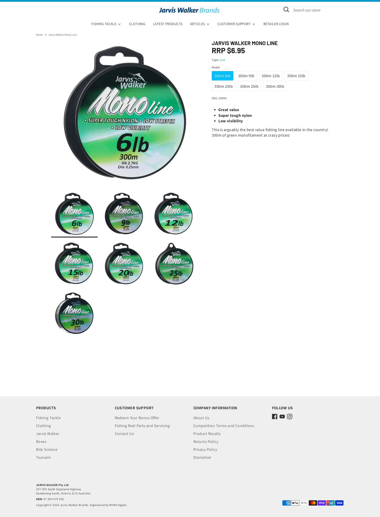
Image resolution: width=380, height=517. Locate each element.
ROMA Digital (117, 505)
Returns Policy (205, 441)
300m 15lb (296, 75)
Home (39, 34)
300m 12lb (271, 75)
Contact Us (124, 433)
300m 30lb (275, 86)
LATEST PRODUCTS (168, 24)
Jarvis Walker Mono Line (62, 34)
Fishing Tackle (48, 417)
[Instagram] (289, 416)
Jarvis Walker (47, 433)
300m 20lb (223, 86)
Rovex (41, 441)
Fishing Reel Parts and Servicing (142, 425)
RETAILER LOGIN (276, 24)
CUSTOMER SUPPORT (234, 24)
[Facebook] (274, 416)
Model (216, 67)
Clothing (43, 425)
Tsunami (43, 457)
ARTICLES (198, 24)
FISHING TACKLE (104, 24)
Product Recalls (207, 433)
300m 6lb (222, 75)
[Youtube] (282, 416)
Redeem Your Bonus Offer (137, 417)
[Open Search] (286, 9)
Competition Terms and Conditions (223, 425)
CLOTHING (137, 24)
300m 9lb (246, 75)
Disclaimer (202, 457)
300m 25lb (249, 86)
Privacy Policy (205, 449)
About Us (201, 417)
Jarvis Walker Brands (74, 505)
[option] (125, 115)
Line (222, 60)
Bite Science (46, 449)
